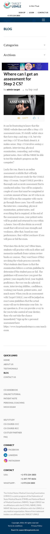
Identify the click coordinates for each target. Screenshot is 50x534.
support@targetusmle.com (29, 530)
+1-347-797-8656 (28, 479)
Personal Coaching (14, 403)
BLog (6, 373)
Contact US (10, 377)
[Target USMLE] (12, 5)
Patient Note (10, 398)
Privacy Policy (36, 526)
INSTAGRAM (14, 461)
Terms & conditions (15, 526)
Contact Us (43, 13)
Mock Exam (10, 407)
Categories (11, 45)
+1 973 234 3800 (13, 16)
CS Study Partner (13, 433)
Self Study (9, 420)
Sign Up (22, 13)
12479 (25, 118)
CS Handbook (11, 390)
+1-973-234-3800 (28, 475)
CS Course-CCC (11, 424)
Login (31, 13)
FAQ (6, 437)
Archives (10, 55)
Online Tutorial (12, 394)
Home (7, 360)
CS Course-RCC (11, 428)
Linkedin (12, 455)
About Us (8, 364)
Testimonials (11, 369)
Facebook (13, 450)
